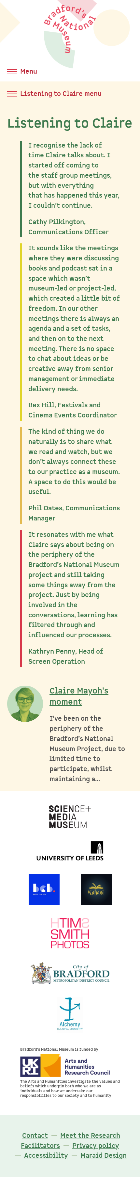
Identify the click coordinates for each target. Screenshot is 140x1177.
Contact (35, 1135)
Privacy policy (95, 1145)
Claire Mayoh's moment (78, 697)
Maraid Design (103, 1155)
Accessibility (46, 1155)
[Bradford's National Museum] (70, 56)
